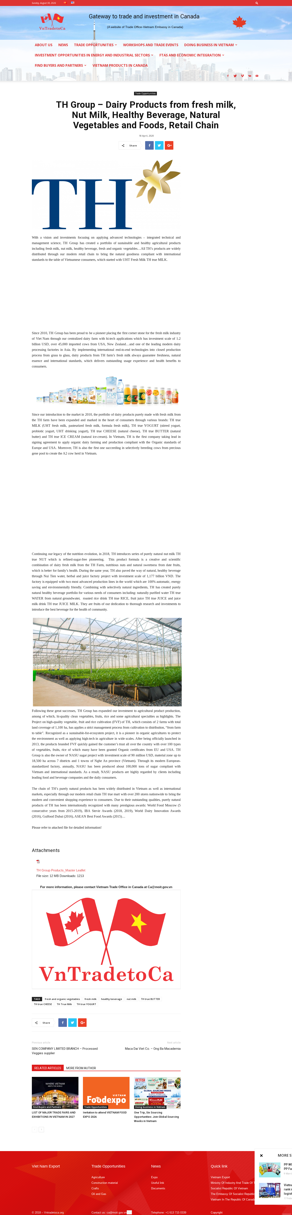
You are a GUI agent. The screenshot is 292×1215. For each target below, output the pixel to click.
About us (43, 45)
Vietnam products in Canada (120, 65)
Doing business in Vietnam (209, 45)
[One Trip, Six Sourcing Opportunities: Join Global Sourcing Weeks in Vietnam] (157, 1093)
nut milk (131, 999)
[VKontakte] (249, 76)
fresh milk (90, 999)
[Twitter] (235, 76)
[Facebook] (228, 76)
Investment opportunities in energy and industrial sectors (92, 55)
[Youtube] (257, 76)
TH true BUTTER (150, 999)
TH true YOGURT (86, 1004)
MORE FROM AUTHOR (81, 1068)
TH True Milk (64, 1004)
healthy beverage (111, 999)
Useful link (157, 1182)
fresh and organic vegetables (62, 999)
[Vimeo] (242, 76)
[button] (257, 2)
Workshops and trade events (150, 45)
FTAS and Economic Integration (190, 55)
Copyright (217, 1212)
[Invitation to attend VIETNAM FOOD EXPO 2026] (106, 1093)
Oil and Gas (98, 1194)
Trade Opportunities (94, 45)
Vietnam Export (220, 1177)
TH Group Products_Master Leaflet (60, 870)
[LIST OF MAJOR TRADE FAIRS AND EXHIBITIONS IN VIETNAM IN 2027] (55, 1093)
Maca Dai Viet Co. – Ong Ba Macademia (153, 1049)
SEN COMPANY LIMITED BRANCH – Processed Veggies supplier (65, 1051)
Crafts (95, 1188)
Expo (154, 1177)
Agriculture (98, 1177)
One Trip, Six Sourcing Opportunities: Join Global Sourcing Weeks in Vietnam (156, 1117)
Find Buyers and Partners (59, 65)
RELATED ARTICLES (47, 1068)
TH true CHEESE (43, 1004)
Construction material (104, 1182)
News (63, 45)
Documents (158, 1188)
